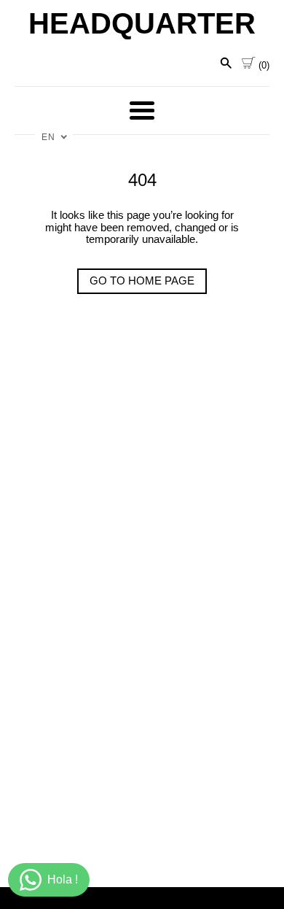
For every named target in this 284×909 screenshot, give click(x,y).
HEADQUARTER (142, 23)
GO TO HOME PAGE (142, 280)
